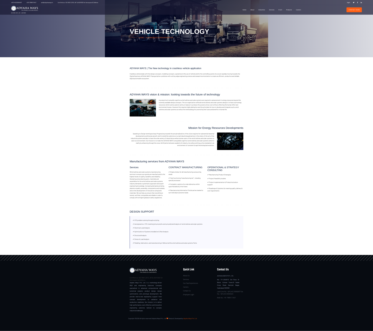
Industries (261, 10)
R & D (280, 10)
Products (289, 10)
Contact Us (187, 291)
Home (244, 10)
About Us (186, 276)
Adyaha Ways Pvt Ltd (190, 318)
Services (271, 10)
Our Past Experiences (190, 283)
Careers (298, 10)
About (252, 10)
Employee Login (188, 294)
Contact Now (354, 10)
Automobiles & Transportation (159, 37)
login (348, 2)
